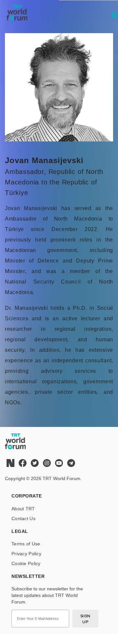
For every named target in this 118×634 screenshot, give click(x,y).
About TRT (23, 508)
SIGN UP (85, 618)
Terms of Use (25, 543)
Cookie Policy (26, 563)
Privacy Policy (26, 553)
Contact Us (23, 518)
